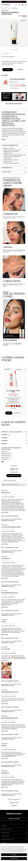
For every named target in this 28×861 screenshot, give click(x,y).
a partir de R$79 (6, 97)
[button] (26, 4)
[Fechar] (26, 844)
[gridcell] (11, 50)
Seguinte (14, 805)
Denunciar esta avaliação (7, 520)
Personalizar (14, 854)
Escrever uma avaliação (14, 475)
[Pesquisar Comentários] (3, 485)
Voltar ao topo (14, 802)
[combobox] (14, 53)
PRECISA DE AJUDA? (6, 829)
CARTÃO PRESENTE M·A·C (7, 839)
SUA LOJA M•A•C (5, 836)
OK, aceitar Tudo (14, 858)
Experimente (20, 69)
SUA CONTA (4, 842)
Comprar (23, 85)
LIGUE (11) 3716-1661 (14, 818)
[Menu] (26, 4)
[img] (5, 81)
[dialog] (13, 391)
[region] (14, 852)
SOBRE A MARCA (5, 832)
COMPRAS (3, 825)
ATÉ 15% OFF (19, 369)
